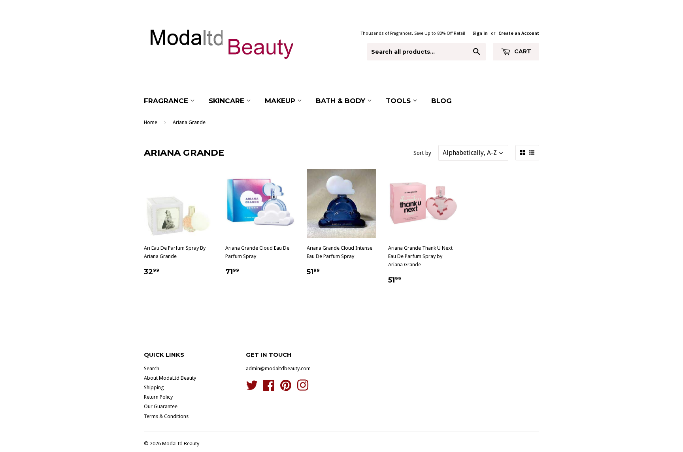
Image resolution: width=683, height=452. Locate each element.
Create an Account (518, 33)
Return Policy (158, 397)
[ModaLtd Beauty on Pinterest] (286, 388)
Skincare (227, 101)
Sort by (422, 153)
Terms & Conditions (166, 416)
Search (151, 368)
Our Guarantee (160, 406)
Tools (399, 101)
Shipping (154, 387)
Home (150, 122)
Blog (441, 101)
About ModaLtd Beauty (170, 378)
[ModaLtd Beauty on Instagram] (303, 388)
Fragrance (167, 101)
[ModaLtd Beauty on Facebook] (269, 388)
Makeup (281, 101)
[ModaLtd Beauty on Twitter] (252, 388)
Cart (522, 51)
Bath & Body (341, 101)
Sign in (480, 33)
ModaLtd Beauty (180, 443)
